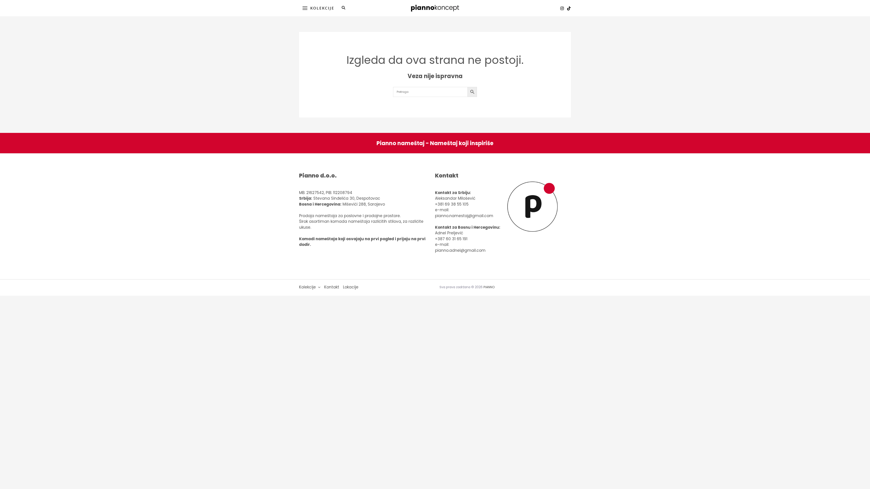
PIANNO (489, 287)
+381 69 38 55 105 (452, 204)
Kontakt (331, 287)
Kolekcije (307, 287)
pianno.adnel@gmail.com (460, 250)
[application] (318, 287)
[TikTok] (569, 8)
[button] (344, 8)
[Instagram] (562, 8)
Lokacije (350, 287)
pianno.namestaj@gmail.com (464, 215)
